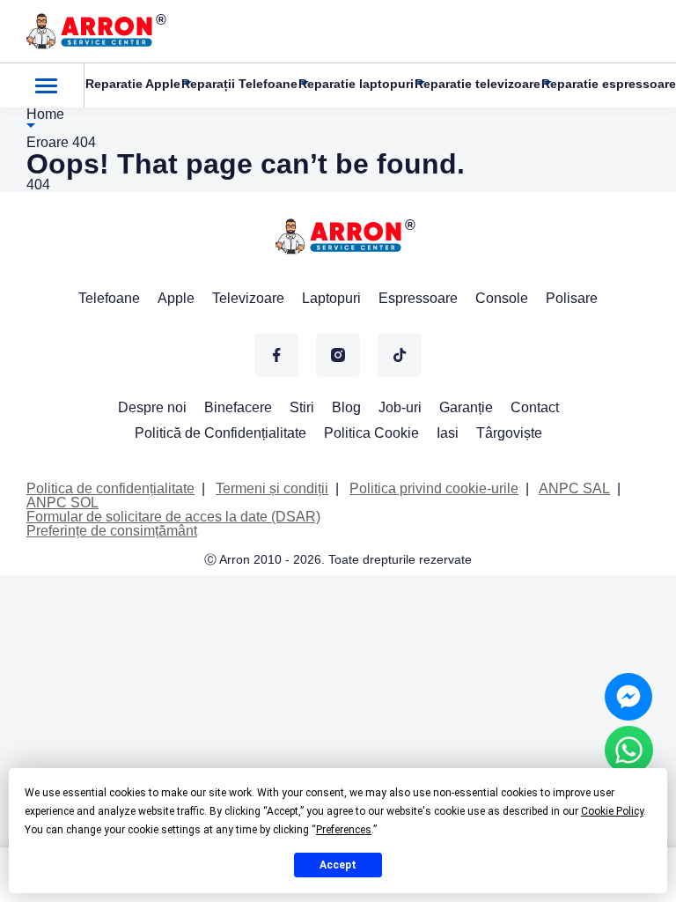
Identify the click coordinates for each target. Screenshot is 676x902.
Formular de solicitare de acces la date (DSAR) (173, 516)
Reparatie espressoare (608, 84)
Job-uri (400, 407)
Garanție (466, 407)
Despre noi (152, 407)
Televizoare (248, 298)
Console (501, 298)
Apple (176, 298)
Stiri (302, 407)
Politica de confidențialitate (110, 488)
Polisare (572, 298)
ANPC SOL (62, 502)
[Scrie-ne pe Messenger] (628, 697)
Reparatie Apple (132, 84)
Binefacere (238, 407)
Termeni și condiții (272, 488)
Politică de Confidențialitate (220, 432)
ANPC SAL (574, 488)
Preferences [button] (343, 830)
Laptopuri (331, 298)
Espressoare (418, 298)
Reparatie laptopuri (356, 84)
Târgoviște (509, 432)
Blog (346, 407)
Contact (535, 407)
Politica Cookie (371, 432)
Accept (338, 865)
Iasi (448, 432)
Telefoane (109, 298)
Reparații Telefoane (239, 84)
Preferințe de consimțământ (111, 530)
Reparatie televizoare (477, 84)
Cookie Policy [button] (612, 811)
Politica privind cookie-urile (433, 488)
